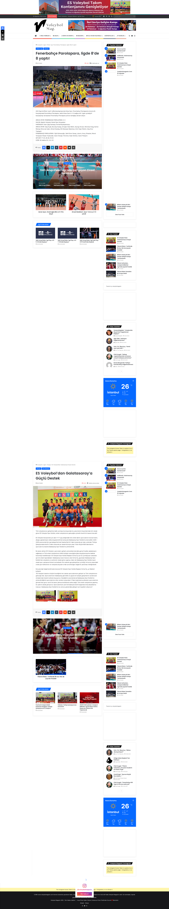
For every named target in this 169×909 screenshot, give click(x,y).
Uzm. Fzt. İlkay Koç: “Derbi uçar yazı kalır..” (122, 347)
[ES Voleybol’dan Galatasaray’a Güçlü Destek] (111, 65)
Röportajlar (109, 35)
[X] (48, 147)
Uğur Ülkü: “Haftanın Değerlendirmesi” (120, 339)
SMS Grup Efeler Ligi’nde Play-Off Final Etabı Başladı (89, 241)
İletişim (82, 903)
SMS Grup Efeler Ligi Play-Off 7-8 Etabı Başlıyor (67, 241)
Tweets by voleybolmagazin (113, 286)
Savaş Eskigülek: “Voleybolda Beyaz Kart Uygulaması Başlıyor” (123, 332)
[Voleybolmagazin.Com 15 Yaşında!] (111, 136)
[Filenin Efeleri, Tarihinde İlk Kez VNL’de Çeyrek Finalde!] (111, 248)
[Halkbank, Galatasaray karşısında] (111, 58)
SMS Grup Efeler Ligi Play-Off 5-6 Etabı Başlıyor (45, 241)
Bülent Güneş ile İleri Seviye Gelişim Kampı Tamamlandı (124, 206)
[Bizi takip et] (84, 887)
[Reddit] (65, 147)
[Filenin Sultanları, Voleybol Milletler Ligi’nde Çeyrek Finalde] (111, 265)
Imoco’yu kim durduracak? (121, 50)
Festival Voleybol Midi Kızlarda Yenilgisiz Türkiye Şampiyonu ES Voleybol (77, 16)
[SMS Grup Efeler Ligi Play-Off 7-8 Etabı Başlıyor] (67, 233)
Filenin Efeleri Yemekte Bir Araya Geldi (124, 272)
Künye (87, 903)
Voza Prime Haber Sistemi (84, 900)
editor (116, 366)
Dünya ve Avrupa (67, 35)
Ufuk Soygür (118, 360)
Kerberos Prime (96, 900)
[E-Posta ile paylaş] (69, 147)
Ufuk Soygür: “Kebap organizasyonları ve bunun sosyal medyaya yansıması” (123, 356)
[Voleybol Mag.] (49, 25)
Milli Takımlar (45, 35)
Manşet (46, 48)
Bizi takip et (84, 894)
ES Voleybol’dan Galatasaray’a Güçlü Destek (124, 65)
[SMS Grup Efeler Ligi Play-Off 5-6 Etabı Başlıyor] (45, 233)
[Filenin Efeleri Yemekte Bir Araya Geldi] (111, 274)
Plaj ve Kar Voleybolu (94, 35)
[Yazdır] (73, 147)
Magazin (80, 35)
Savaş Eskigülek (118, 335)
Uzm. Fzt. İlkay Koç (119, 350)
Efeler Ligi (50, 45)
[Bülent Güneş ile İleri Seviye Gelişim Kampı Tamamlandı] (111, 207)
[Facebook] (44, 147)
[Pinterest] (61, 147)
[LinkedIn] (52, 147)
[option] (75, 171)
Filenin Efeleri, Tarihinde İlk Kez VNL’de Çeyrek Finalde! (124, 248)
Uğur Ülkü (117, 342)
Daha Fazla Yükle (119, 214)
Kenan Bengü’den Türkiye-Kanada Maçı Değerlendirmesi (123, 363)
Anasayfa (39, 45)
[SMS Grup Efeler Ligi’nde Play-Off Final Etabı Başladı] (89, 233)
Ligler (56, 35)
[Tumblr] (56, 147)
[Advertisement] (119, 306)
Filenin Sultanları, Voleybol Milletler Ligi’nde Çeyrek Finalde (124, 265)
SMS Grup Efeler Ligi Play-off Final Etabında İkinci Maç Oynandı (75, 171)
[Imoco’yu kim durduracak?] (111, 51)
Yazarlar (121, 35)
